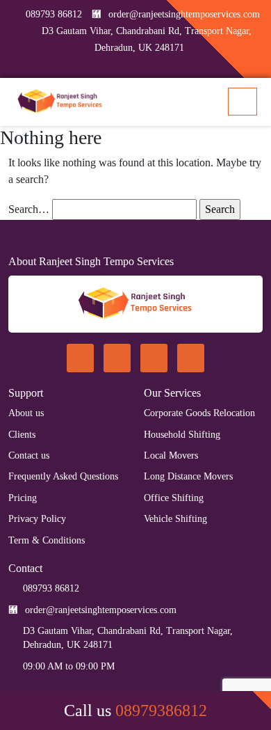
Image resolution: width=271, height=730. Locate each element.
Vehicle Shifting (175, 519)
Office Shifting (174, 498)
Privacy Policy (37, 519)
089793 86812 (54, 14)
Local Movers (171, 455)
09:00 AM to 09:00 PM (69, 666)
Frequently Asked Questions (63, 476)
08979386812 (161, 710)
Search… (28, 209)
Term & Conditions (46, 540)
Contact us (28, 455)
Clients (21, 434)
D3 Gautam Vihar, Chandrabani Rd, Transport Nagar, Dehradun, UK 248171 (128, 638)
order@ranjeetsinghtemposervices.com (184, 14)
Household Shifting (182, 434)
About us (26, 413)
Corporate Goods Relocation (199, 413)
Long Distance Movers (188, 476)
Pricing (22, 498)
